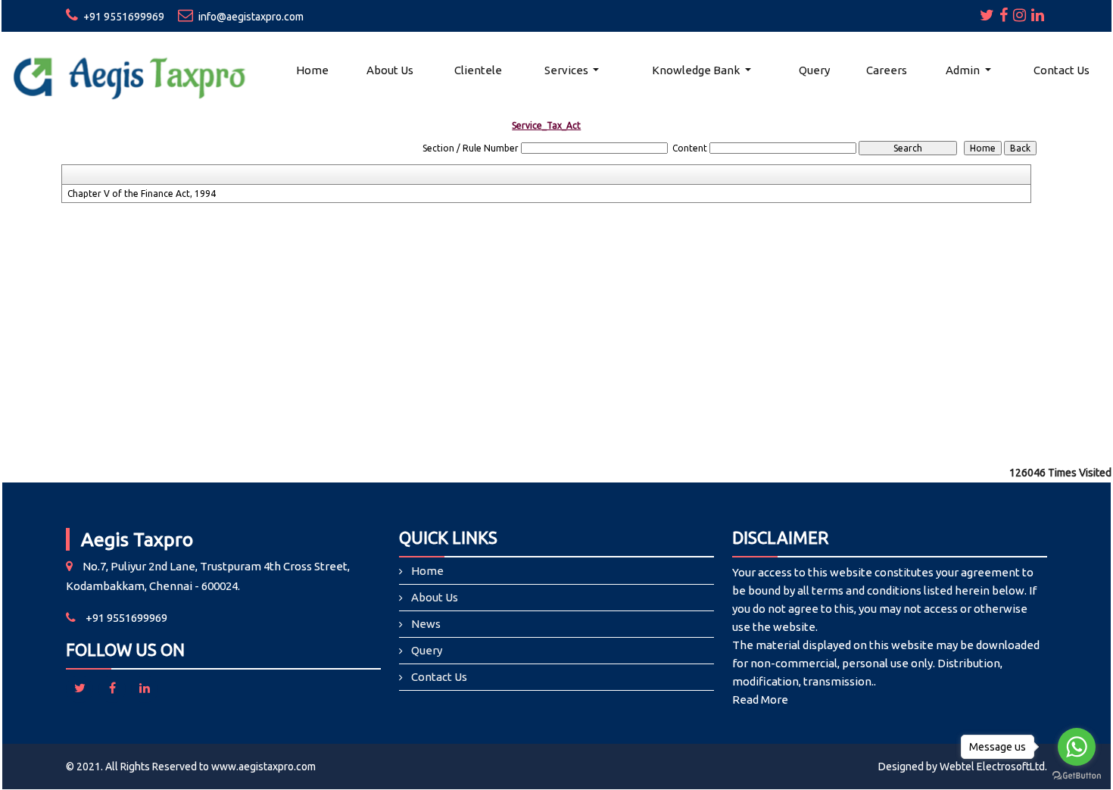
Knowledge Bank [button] (697, 70)
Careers (886, 70)
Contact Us (1062, 70)
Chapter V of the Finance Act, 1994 (141, 193)
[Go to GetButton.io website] (1076, 775)
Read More (760, 699)
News (426, 623)
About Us (389, 70)
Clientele (478, 70)
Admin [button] (964, 70)
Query (814, 70)
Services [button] (567, 70)
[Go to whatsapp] (1077, 747)
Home (312, 70)
